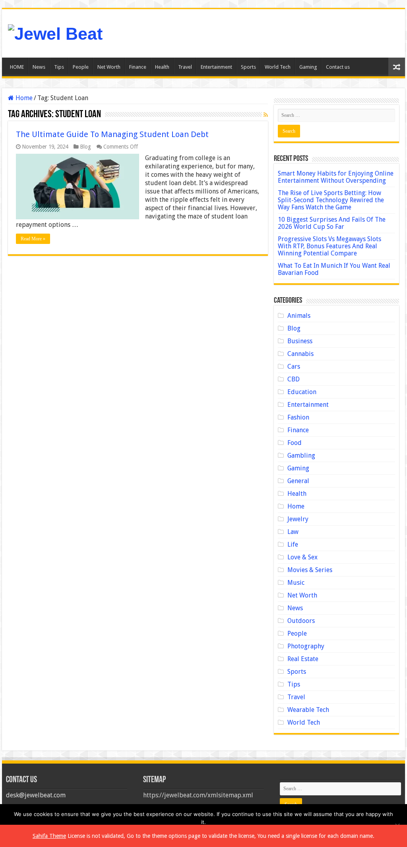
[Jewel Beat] (55, 32)
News (39, 67)
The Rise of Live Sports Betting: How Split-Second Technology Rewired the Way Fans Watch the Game (331, 200)
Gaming (308, 67)
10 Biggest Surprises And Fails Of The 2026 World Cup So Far (332, 223)
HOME (17, 67)
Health (162, 67)
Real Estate (302, 659)
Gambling (301, 455)
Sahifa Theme (49, 836)
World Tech (278, 67)
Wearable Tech (308, 710)
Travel (185, 67)
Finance (137, 67)
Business (299, 341)
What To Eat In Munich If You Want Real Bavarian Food (334, 269)
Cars (293, 366)
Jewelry (297, 519)
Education (301, 392)
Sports (248, 67)
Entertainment (216, 67)
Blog (85, 146)
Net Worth (108, 67)
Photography (305, 646)
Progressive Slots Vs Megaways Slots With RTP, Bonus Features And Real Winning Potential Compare (329, 246)
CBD (293, 379)
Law (292, 532)
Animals (298, 315)
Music (295, 582)
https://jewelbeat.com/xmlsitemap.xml (198, 795)
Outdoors (301, 621)
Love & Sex (302, 557)
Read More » (33, 239)
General (298, 481)
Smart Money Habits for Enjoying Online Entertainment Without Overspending (335, 177)
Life (292, 544)
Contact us (338, 67)
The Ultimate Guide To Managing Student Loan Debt (112, 134)
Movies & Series (309, 570)
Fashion (298, 417)
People (81, 67)
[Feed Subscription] (266, 115)
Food (294, 443)
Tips (59, 67)
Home (23, 98)
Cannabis (300, 354)
